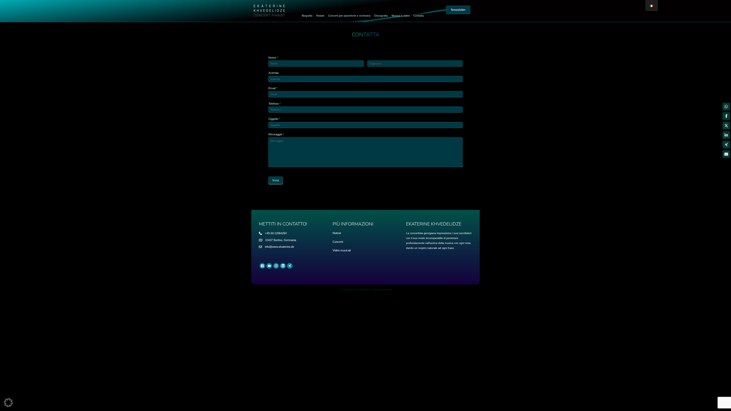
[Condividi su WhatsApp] (726, 106)
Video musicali (342, 250)
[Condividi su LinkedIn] (726, 135)
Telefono (274, 103)
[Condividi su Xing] (726, 144)
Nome (273, 57)
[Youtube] (269, 266)
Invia (275, 180)
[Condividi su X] (726, 125)
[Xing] (290, 266)
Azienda (273, 72)
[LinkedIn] (283, 266)
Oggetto (274, 118)
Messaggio (276, 134)
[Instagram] (276, 266)
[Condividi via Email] (726, 154)
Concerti (338, 241)
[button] (8, 402)
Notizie (337, 233)
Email (272, 88)
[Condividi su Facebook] (726, 116)
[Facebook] (262, 266)
